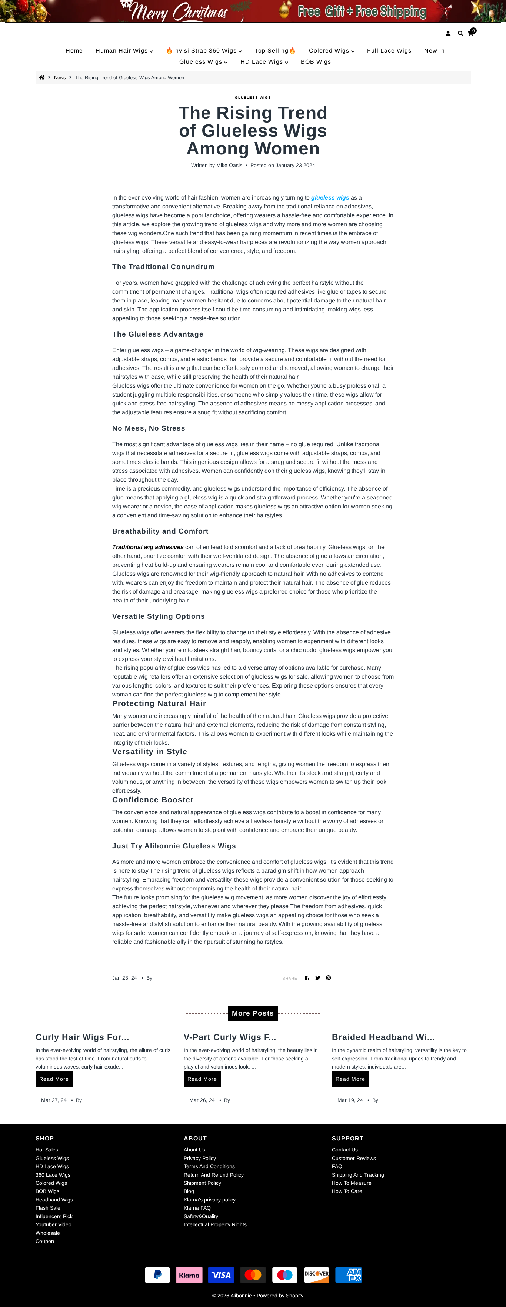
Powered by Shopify (280, 1295)
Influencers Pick (54, 1216)
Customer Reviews (354, 1158)
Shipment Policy (202, 1183)
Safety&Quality (201, 1216)
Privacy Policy (200, 1158)
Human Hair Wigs (123, 50)
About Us (194, 1150)
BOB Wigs (316, 62)
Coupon (45, 1241)
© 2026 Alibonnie (232, 1295)
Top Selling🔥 (275, 50)
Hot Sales (47, 1150)
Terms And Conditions (209, 1166)
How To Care (347, 1191)
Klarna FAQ (197, 1208)
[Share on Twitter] (318, 978)
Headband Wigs (54, 1200)
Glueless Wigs (201, 62)
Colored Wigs (330, 50)
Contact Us (345, 1150)
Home (74, 50)
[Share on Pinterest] (329, 978)
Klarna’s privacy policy (210, 1200)
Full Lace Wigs (389, 50)
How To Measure (352, 1183)
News (60, 77)
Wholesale (48, 1233)
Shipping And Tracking (358, 1175)
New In (434, 50)
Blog (189, 1191)
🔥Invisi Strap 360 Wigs (202, 50)
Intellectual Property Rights (215, 1224)
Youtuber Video (53, 1224)
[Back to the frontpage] (43, 77)
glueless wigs (253, 98)
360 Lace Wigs (53, 1175)
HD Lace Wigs (262, 62)
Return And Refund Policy (214, 1175)
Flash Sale (48, 1208)
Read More (54, 1079)
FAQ (337, 1166)
